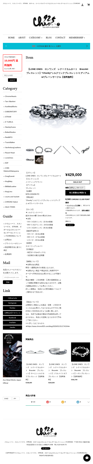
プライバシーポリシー (13, 243)
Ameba (12, 327)
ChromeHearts (10, 96)
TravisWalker (10, 142)
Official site (12, 298)
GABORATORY (11, 112)
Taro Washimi (10, 101)
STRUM (8, 117)
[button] (35, 38)
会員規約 (8, 254)
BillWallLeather (10, 186)
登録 (7, 282)
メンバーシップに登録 (73, 205)
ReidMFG (8, 137)
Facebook (12, 318)
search (12, 80)
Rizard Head (10, 153)
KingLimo (8, 192)
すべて (33, 402)
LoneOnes (9, 158)
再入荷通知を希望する (77, 193)
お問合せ (8, 240)
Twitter (12, 308)
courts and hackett (12, 197)
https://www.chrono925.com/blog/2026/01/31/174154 (47, 326)
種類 (67, 188)
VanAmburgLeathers (13, 147)
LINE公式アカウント (12, 313)
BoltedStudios (10, 132)
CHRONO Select (11, 202)
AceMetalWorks (11, 106)
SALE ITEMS (10, 207)
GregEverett (9, 176)
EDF (6, 163)
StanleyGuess (10, 127)
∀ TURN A (9, 122)
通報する (68, 221)
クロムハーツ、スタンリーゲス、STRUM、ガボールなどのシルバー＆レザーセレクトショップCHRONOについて (13, 230)
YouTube (12, 323)
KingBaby (8, 181)
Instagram (12, 303)
